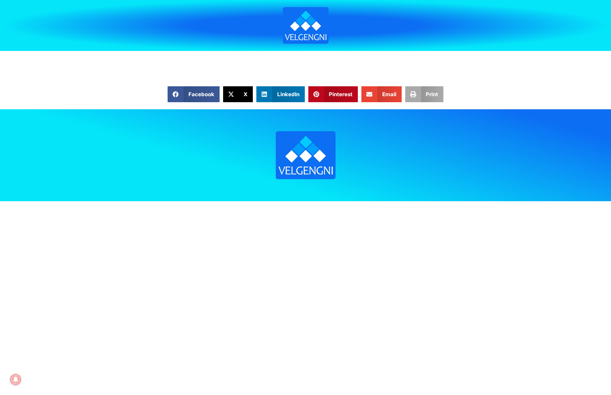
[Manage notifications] (15, 379)
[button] (194, 94)
